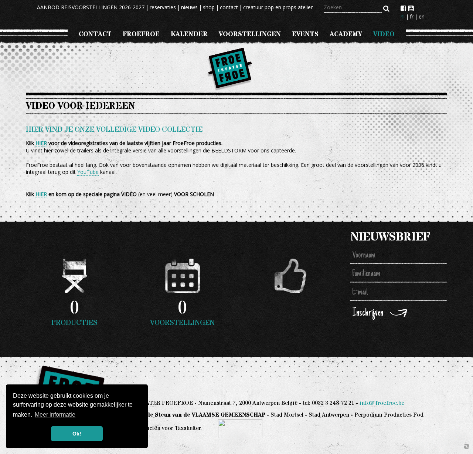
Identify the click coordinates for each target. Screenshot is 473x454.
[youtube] (411, 8)
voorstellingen (250, 34)
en (422, 16)
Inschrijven (368, 313)
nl (403, 16)
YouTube (88, 171)
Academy (346, 34)
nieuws (189, 7)
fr (412, 16)
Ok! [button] (76, 434)
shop (209, 7)
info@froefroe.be (382, 403)
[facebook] (404, 8)
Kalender (189, 34)
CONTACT (95, 34)
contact (229, 7)
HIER (41, 143)
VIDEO (384, 34)
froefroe (141, 34)
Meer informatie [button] (55, 414)
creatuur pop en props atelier (278, 7)
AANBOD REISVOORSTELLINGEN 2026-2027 (90, 7)
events (305, 34)
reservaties (163, 7)
